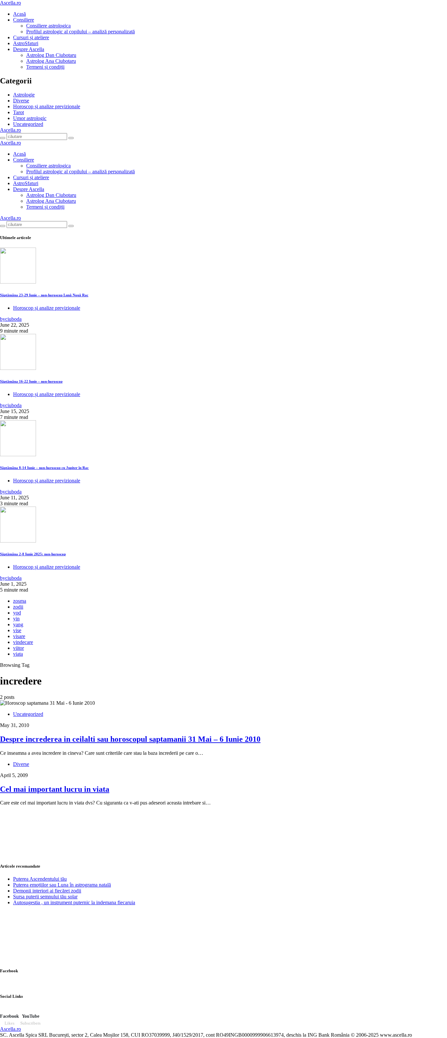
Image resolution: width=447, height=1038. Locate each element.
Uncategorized (28, 124)
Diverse (21, 100)
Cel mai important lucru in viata (54, 789)
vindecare (23, 642)
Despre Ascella (28, 49)
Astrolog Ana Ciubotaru (51, 61)
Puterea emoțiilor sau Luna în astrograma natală (62, 885)
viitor (18, 648)
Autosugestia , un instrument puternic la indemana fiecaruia (74, 902)
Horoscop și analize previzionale (46, 106)
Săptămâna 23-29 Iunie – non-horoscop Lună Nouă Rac (44, 295)
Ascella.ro (10, 3)
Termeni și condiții (45, 67)
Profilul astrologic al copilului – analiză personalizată (80, 31)
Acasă (19, 14)
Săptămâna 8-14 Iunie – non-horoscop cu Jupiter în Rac (44, 468)
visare (19, 636)
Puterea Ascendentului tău (40, 879)
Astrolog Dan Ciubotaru (51, 55)
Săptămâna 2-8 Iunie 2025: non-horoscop (33, 554)
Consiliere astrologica (48, 25)
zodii (18, 607)
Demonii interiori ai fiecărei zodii (47, 890)
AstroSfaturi (25, 43)
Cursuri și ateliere (31, 37)
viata (18, 654)
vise (17, 630)
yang (18, 624)
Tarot (18, 112)
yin (16, 618)
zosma (19, 601)
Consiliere (23, 20)
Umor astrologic (29, 118)
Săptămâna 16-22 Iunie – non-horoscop (31, 381)
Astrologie (24, 94)
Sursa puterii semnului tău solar (45, 896)
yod (17, 612)
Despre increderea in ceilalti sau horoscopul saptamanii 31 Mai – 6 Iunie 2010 (130, 739)
